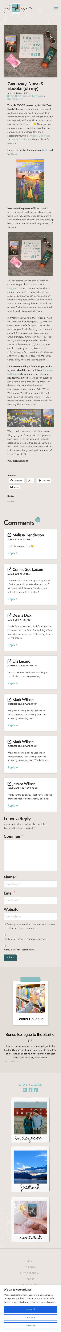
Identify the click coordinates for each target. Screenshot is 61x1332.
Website (11, 909)
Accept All (30, 1309)
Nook (14, 153)
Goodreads (44, 135)
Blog (11, 96)
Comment (14, 836)
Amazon (33, 135)
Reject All (30, 1325)
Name (10, 877)
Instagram (12, 288)
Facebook (32, 284)
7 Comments (16, 99)
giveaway (38, 96)
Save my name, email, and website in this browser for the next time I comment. (31, 926)
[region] (30, 1308)
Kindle (45, 150)
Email (10, 893)
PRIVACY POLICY (11, 1061)
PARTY (41, 396)
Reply (12, 553)
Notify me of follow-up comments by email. (25, 938)
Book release (24, 96)
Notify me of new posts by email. (20, 949)
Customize (30, 1317)
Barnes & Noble (19, 139)
